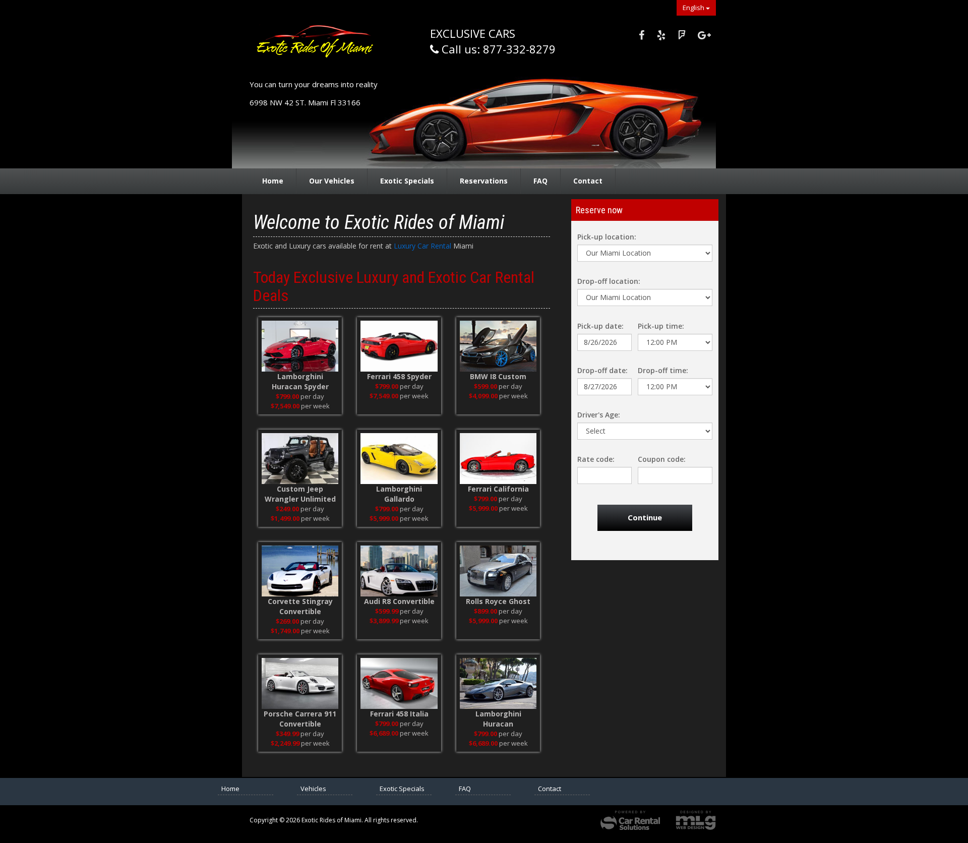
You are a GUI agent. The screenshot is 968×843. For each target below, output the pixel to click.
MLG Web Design (696, 820)
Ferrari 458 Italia (399, 713)
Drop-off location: (608, 281)
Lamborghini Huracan (498, 719)
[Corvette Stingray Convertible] (300, 571)
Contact (587, 181)
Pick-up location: (606, 237)
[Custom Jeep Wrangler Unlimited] (300, 459)
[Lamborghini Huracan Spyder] (300, 346)
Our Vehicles (331, 181)
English (694, 7)
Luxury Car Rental (423, 246)
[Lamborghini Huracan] (498, 683)
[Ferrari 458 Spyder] (398, 346)
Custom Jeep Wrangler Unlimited (300, 494)
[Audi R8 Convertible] (398, 571)
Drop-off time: (663, 370)
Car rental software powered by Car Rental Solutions (630, 820)
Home (272, 181)
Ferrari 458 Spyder (399, 376)
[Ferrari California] (498, 459)
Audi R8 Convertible (399, 601)
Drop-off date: (602, 370)
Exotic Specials (407, 181)
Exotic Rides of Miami (320, 46)
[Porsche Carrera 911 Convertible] (300, 683)
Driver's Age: (598, 414)
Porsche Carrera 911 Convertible (300, 719)
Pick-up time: (661, 326)
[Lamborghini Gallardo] (398, 458)
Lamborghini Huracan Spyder (300, 381)
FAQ (540, 181)
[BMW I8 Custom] (498, 346)
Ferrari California (498, 489)
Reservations (484, 181)
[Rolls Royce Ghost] (498, 571)
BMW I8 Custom (498, 376)
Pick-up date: (600, 326)
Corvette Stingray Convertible (300, 606)
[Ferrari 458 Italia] (398, 683)
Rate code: (596, 459)
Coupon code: (662, 459)
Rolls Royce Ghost (498, 601)
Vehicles (313, 788)
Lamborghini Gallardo (399, 494)
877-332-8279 (519, 48)
